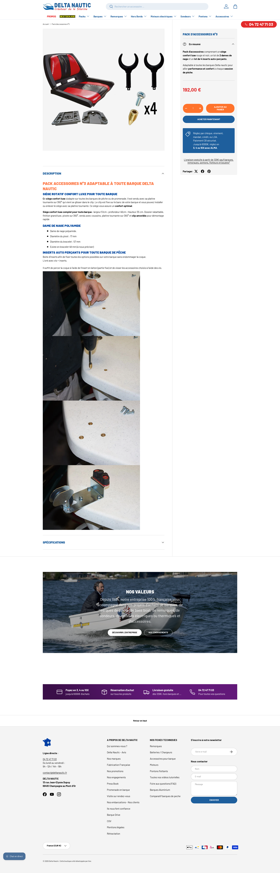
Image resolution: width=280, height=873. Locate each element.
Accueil (46, 24)
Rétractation (113, 833)
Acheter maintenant (208, 119)
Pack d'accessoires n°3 (61, 24)
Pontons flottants (159, 771)
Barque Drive (113, 814)
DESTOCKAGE (67, 16)
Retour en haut (140, 720)
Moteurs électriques (162, 16)
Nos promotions (115, 771)
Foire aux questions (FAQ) (163, 783)
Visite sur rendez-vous (118, 796)
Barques (98, 16)
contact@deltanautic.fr (55, 772)
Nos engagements (158, 632)
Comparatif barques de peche (165, 796)
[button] (235, 6)
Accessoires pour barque (163, 758)
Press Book (113, 783)
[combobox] (157, 6)
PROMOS (51, 16)
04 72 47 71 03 (50, 759)
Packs (82, 16)
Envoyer (214, 800)
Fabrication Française (118, 764)
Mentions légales (115, 827)
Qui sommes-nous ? (117, 746)
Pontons (203, 16)
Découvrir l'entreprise (124, 632)
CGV (109, 821)
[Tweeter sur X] (196, 171)
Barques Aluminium (160, 789)
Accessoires (222, 16)
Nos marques (114, 758)
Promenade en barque (118, 789)
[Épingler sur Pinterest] (209, 171)
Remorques (117, 16)
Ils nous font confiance (118, 808)
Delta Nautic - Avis (116, 752)
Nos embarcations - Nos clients (123, 802)
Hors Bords (137, 16)
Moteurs (154, 764)
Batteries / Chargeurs (161, 752)
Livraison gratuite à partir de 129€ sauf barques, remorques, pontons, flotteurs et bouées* (208, 161)
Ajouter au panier (220, 108)
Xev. (90, 861)
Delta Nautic (54, 861)
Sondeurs (186, 16)
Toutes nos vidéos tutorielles (164, 777)
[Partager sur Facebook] (202, 171)
